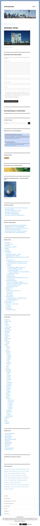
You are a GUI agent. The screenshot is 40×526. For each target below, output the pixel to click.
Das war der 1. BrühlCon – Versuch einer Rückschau (18, 271)
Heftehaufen (7, 440)
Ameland (9, 372)
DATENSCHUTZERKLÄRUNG (10, 145)
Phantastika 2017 (9, 287)
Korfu (7, 366)
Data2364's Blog (8, 436)
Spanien (7, 397)
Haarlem (9, 376)
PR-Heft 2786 (10, 292)
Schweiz (7, 394)
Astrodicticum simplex (9, 433)
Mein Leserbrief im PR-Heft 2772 (14, 290)
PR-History (8, 289)
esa (24, 471)
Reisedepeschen (8, 443)
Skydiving (7, 417)
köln (10, 475)
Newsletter (7, 249)
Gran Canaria (11, 401)
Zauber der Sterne (8, 449)
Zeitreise (12, 488)
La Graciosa (10, 404)
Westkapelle (9, 382)
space (28, 484)
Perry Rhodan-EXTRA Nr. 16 (13, 299)
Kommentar (7, 61)
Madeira (9, 391)
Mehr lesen (29, 524)
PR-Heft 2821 (10, 293)
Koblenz (9, 359)
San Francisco (9, 308)
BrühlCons (9, 265)
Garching (9, 357)
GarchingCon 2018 (11, 276)
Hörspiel (8, 341)
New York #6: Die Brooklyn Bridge (12, 213)
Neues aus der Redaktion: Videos (14, 284)
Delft (8, 373)
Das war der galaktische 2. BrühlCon (15, 268)
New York (9, 414)
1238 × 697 (11, 47)
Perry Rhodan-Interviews (12, 286)
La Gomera (10, 403)
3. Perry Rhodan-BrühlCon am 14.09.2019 (16, 267)
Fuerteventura (11, 400)
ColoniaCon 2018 (10, 274)
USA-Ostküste (9, 411)
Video (18, 486)
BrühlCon (14, 471)
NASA (9, 477)
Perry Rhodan (8, 251)
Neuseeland (8, 369)
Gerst (5, 473)
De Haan (9, 347)
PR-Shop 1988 (10, 295)
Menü (33, 6)
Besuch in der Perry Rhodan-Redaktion (15, 282)
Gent (8, 349)
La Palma (10, 405)
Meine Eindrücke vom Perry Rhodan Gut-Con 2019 (17, 277)
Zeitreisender (9, 6)
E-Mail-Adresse (7, 81)
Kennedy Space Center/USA (10, 246)
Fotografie (7, 331)
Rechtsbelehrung (12, 480)
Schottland (8, 392)
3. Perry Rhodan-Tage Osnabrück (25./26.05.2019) (17, 261)
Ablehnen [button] (24, 524)
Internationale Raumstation (13, 473)
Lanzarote (10, 407)
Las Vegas (8, 305)
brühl (10, 471)
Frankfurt (9, 356)
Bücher (6, 322)
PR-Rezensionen (9, 296)
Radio (6, 340)
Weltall (22, 486)
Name (5, 76)
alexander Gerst (7, 469)
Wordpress (6, 488)
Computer (7, 324)
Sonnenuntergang (22, 484)
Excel (7, 325)
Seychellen (8, 395)
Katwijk (8, 378)
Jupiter (24, 473)
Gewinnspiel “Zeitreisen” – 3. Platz (13, 254)
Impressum (7, 245)
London (7, 367)
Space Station (7, 486)
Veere (8, 381)
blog (27, 469)
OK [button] (20, 524)
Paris (8, 365)
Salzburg (9, 388)
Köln (8, 360)
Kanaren (9, 398)
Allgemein (7, 319)
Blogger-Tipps (8, 321)
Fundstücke (7, 332)
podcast (6, 480)
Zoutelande (9, 385)
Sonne (15, 484)
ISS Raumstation (8, 442)
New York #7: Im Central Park (11, 212)
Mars (22, 475)
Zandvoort (9, 384)
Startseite (6, 495)
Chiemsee (9, 354)
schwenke (6, 482)
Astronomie (23, 469)
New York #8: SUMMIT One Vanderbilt (13, 210)
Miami (8, 413)
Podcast (7, 343)
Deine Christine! (8, 437)
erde (21, 471)
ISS (21, 473)
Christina (7, 228)
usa (15, 486)
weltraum (27, 486)
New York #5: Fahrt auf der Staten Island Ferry (14, 215)
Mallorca (9, 410)
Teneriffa (10, 408)
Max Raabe (7, 335)
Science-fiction (17, 482)
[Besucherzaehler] (17, 158)
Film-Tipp (7, 328)
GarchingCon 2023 (9, 244)
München (9, 362)
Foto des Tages (8, 330)
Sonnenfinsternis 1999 (10, 300)
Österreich (8, 386)
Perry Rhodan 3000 (11, 279)
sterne (12, 486)
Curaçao (7, 350)
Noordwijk (9, 379)
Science (11, 482)
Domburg (9, 375)
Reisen (6, 344)
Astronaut (18, 469)
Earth (18, 471)
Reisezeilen (7, 445)
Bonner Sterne (8, 434)
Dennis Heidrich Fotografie (10, 439)
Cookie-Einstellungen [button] (14, 524)
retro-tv (6, 446)
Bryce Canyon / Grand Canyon (12, 303)
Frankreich (8, 363)
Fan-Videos (8, 252)
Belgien (7, 346)
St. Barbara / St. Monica (11, 309)
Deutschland (8, 351)
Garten (6, 334)
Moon (5, 477)
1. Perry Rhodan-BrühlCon (13, 273)
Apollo (13, 469)
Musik (6, 337)
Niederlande (8, 370)
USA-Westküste (8, 302)
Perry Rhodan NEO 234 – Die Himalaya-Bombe (17, 298)
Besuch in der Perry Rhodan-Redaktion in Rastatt (17, 283)
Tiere (6, 419)
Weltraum (7, 421)
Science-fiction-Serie (8, 484)
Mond (25, 475)
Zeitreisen (7, 423)
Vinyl (6, 420)
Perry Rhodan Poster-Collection (12, 255)
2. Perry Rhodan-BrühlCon (13, 270)
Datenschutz (7, 242)
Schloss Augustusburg (22, 480)
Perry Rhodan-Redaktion (11, 280)
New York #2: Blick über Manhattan (19, 231)
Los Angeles (8, 306)
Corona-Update (8, 327)
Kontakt (6, 248)
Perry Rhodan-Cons (10, 260)
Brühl (8, 353)
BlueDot (6, 471)
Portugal (8, 389)
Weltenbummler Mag (9, 448)
